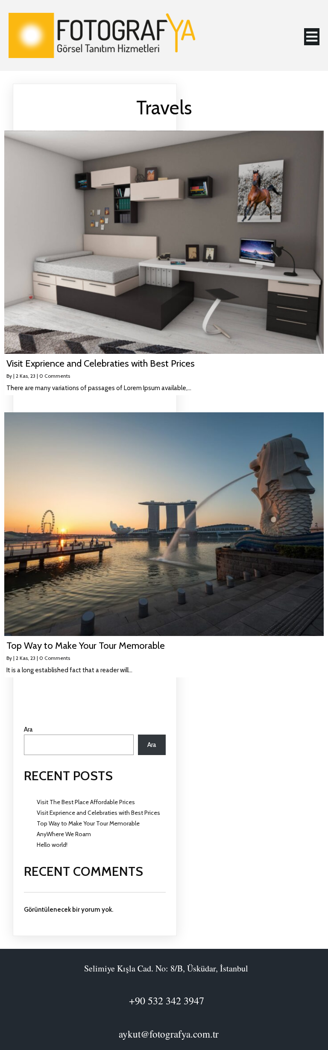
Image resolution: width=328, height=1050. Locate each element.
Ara (28, 729)
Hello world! (52, 845)
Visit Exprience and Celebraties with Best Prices (98, 813)
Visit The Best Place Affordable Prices (86, 802)
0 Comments (54, 376)
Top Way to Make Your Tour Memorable (88, 823)
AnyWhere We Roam (64, 834)
